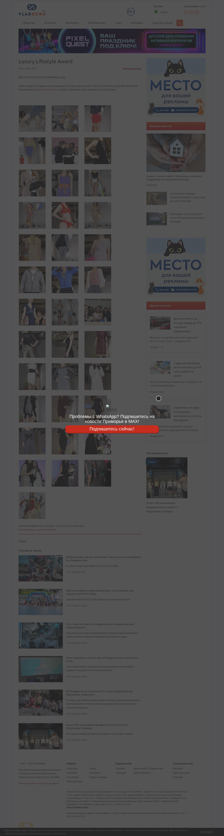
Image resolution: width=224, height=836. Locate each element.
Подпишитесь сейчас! (112, 429)
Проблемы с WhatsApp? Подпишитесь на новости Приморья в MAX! (112, 419)
